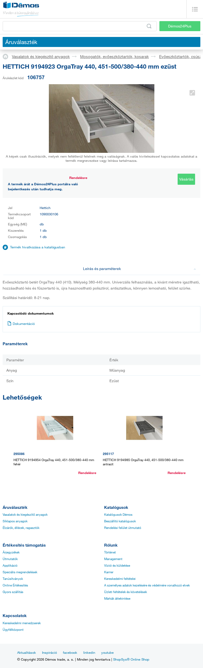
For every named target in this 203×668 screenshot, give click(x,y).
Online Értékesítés (15, 585)
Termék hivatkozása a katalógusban (37, 247)
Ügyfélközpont (13, 629)
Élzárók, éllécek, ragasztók (21, 527)
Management (113, 559)
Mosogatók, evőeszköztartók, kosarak (114, 56)
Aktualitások (26, 652)
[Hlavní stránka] (7, 56)
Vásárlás (186, 179)
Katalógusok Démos (118, 514)
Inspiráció (49, 652)
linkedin (89, 652)
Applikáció (10, 565)
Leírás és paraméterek (102, 268)
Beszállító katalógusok (120, 521)
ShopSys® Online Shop (131, 659)
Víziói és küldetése (117, 565)
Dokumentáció (24, 323)
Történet (110, 552)
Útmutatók (10, 559)
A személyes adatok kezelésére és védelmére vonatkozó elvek (147, 585)
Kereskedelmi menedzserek (22, 623)
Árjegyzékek (11, 552)
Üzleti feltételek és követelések (125, 592)
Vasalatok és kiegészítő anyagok (41, 56)
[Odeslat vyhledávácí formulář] (149, 26)
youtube (107, 652)
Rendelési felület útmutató (122, 527)
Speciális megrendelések (20, 572)
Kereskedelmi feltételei (120, 578)
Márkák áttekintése (117, 598)
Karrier (108, 572)
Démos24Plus (179, 26)
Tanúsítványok (13, 578)
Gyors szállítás (13, 592)
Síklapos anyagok (15, 521)
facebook (70, 652)
